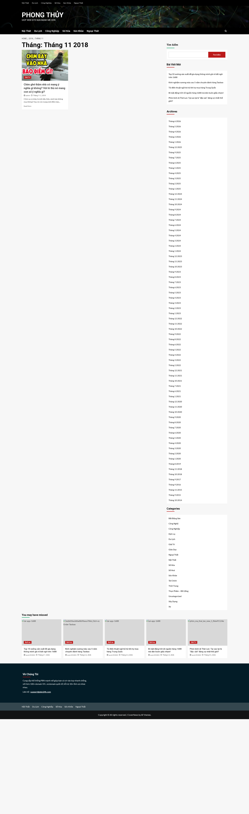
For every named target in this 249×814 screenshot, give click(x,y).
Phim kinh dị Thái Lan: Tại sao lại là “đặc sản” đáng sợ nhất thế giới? (196, 99)
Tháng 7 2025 (175, 157)
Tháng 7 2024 (175, 220)
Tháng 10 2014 (175, 500)
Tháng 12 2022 (175, 318)
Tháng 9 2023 (175, 272)
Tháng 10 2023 (175, 266)
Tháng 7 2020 (175, 427)
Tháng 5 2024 (175, 230)
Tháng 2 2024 (175, 246)
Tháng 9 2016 (175, 484)
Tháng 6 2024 (175, 225)
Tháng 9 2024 (175, 209)
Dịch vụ (172, 534)
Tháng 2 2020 (175, 453)
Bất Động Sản (175, 518)
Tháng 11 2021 (175, 375)
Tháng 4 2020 (175, 443)
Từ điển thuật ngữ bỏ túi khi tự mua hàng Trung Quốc (192, 87)
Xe (170, 606)
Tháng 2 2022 (175, 365)
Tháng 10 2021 (175, 381)
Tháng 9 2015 (175, 495)
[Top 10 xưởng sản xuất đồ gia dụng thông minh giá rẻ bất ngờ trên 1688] (41, 632)
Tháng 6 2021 (175, 391)
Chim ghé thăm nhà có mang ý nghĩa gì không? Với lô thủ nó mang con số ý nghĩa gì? (44, 88)
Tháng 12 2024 (175, 194)
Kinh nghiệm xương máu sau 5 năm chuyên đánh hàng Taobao (196, 82)
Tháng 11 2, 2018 (39, 95)
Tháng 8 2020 (175, 422)
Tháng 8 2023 (175, 277)
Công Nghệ (173, 523)
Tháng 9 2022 (175, 334)
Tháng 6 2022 (175, 344)
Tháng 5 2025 (175, 168)
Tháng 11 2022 (175, 324)
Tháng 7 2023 (175, 282)
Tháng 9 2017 (175, 479)
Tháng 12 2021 (175, 370)
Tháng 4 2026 (175, 131)
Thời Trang (173, 586)
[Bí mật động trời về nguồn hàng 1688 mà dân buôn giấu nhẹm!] (166, 632)
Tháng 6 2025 (175, 163)
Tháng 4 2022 (175, 355)
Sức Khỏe (67, 3)
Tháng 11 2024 (175, 199)
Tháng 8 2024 (175, 214)
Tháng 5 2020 (175, 438)
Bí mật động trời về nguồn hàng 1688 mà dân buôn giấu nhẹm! (196, 93)
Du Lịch (35, 3)
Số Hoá (172, 570)
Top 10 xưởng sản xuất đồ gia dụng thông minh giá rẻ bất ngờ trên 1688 (196, 75)
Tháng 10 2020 (175, 412)
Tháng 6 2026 (175, 121)
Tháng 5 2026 (175, 126)
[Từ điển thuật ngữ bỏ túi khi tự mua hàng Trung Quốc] (124, 632)
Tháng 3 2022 (175, 360)
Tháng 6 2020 (175, 433)
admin (28, 95)
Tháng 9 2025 (175, 152)
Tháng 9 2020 (175, 417)
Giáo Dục (173, 549)
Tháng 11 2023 (175, 261)
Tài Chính (173, 580)
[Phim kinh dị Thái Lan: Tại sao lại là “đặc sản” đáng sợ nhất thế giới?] (207, 632)
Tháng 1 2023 (175, 313)
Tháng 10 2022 (175, 329)
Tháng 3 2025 (175, 178)
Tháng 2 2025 (175, 183)
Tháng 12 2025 (175, 147)
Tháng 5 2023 (175, 292)
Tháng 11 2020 (175, 407)
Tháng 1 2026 (175, 142)
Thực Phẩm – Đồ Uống (178, 591)
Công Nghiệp (46, 3)
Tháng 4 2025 (175, 173)
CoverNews (133, 715)
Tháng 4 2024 (175, 235)
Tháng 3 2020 (175, 448)
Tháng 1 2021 (175, 396)
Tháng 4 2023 (175, 298)
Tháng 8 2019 (175, 464)
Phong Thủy (43, 15)
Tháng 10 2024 (175, 204)
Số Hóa (57, 3)
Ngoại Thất (78, 3)
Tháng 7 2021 (175, 386)
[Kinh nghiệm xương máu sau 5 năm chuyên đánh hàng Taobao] (83, 632)
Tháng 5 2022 (175, 349)
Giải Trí (27, 77)
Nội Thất (25, 3)
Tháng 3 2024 (175, 240)
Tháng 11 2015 (175, 490)
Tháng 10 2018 (175, 474)
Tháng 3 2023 (175, 303)
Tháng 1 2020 (175, 458)
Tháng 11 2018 (175, 469)
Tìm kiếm (172, 44)
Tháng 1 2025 (175, 189)
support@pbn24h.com (40, 692)
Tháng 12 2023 (175, 256)
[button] (225, 31)
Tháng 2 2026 (175, 137)
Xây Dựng (173, 601)
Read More (27, 106)
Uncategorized (175, 596)
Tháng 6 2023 (175, 287)
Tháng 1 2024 (175, 251)
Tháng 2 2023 (175, 308)
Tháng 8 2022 (175, 339)
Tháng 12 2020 (175, 401)
